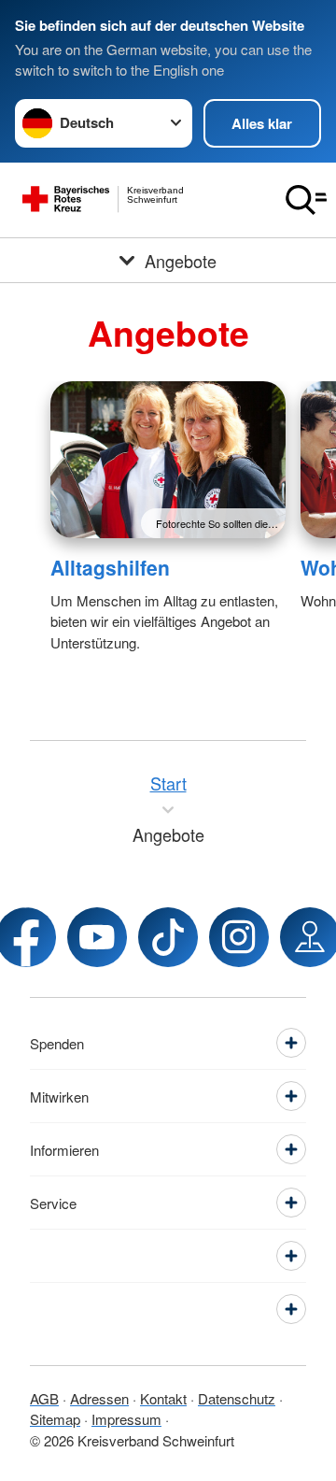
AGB (44, 1398)
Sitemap (55, 1419)
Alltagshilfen (110, 567)
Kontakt (163, 1398)
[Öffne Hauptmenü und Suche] (306, 200)
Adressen (99, 1398)
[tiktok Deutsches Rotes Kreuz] (168, 937)
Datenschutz (236, 1398)
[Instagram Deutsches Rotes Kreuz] (239, 937)
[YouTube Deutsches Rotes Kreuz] (97, 937)
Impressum (126, 1419)
